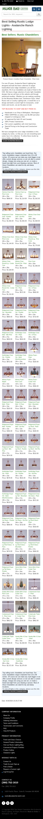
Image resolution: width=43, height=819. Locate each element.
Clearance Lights (9, 753)
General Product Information (13, 742)
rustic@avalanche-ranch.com (15, 796)
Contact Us (7, 761)
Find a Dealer (8, 767)
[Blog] (12, 803)
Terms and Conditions (10, 723)
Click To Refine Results (12, 141)
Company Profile (9, 718)
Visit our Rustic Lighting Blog (13, 745)
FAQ (4, 728)
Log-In (4, 4)
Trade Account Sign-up (11, 764)
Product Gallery (8, 750)
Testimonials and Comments (13, 726)
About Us (6, 715)
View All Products (9, 731)
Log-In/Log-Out (8, 772)
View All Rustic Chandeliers (15, 172)
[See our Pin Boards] (8, 803)
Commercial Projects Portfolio (13, 747)
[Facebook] (3, 803)
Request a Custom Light (11, 769)
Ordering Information (10, 720)
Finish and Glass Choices (12, 740)
